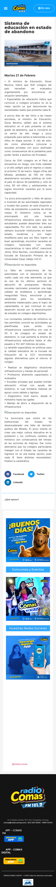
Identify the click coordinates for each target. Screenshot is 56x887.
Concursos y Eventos (28, 569)
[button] (6, 8)
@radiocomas (19, 764)
